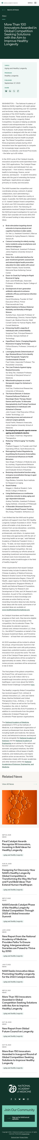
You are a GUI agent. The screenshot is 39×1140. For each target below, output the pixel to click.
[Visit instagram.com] (28, 1099)
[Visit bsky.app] (6, 91)
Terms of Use (15, 1137)
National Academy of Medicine (17, 722)
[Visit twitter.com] (14, 91)
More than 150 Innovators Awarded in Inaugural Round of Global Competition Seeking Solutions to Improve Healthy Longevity (19, 1057)
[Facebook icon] (11, 1099)
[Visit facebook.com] (18, 91)
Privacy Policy (24, 1137)
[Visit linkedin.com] (10, 91)
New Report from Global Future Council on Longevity (19, 1029)
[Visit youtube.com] (23, 1099)
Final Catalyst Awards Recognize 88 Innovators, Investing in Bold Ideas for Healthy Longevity (19, 845)
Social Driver (25, 1134)
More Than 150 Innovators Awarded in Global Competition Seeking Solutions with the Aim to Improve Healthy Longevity (19, 1002)
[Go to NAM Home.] (15, 3)
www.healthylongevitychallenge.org (16, 610)
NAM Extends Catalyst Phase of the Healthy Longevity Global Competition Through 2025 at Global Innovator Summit (19, 910)
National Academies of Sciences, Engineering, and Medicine (18, 764)
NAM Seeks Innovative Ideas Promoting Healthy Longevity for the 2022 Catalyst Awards (19, 973)
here (32, 685)
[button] (35, 2)
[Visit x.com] (15, 1099)
